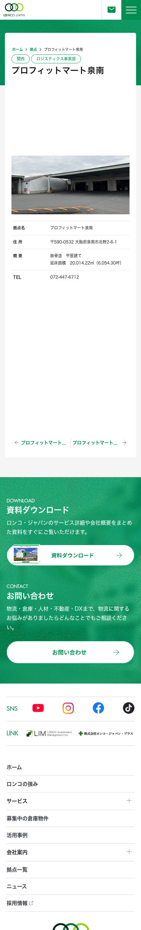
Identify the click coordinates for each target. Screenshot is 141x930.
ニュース (17, 886)
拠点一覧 (17, 869)
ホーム (17, 49)
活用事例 (17, 835)
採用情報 (18, 902)
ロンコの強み (22, 783)
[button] (131, 10)
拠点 (33, 49)
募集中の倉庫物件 (28, 818)
